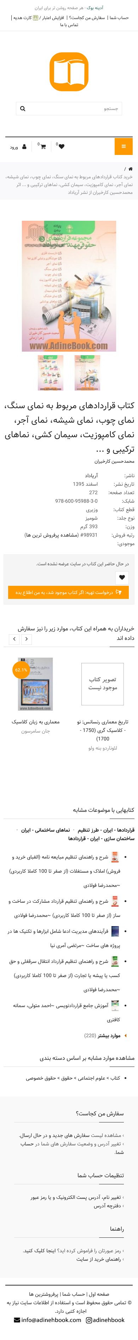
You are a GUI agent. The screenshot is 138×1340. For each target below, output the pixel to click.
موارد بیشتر (109, 1036)
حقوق (67, 1078)
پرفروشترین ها (43, 1294)
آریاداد (91, 476)
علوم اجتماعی (91, 1078)
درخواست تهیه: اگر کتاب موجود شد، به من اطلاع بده (65, 592)
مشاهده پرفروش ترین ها (51, 535)
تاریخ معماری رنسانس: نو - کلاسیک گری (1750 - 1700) (102, 730)
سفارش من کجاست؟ (87, 18)
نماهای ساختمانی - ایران (45, 830)
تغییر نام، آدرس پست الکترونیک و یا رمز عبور (75, 1197)
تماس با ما (69, 25)
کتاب (115, 1078)
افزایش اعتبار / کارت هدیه (38, 18)
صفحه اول (99, 1294)
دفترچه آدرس (107, 1206)
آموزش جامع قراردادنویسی (83, 1005)
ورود (14, 147)
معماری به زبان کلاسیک (35, 722)
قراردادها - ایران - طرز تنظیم (106, 830)
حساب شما (119, 18)
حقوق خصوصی (41, 1078)
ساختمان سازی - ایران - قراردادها (101, 838)
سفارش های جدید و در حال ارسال (55, 1135)
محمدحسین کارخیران (114, 461)
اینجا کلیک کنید (40, 1251)
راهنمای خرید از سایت (98, 1259)
